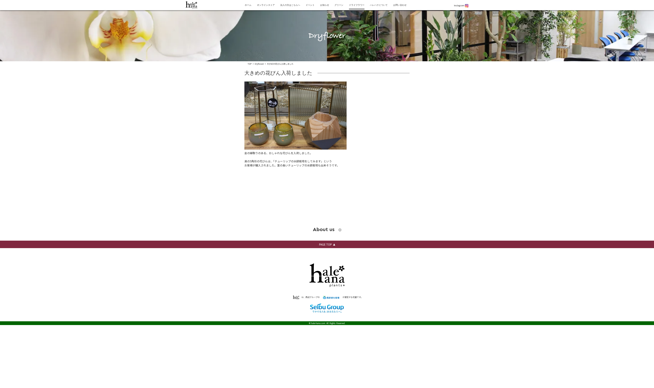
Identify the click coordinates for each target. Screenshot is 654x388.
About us (324, 229)
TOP (250, 63)
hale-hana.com (318, 323)
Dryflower (259, 63)
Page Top (325, 244)
